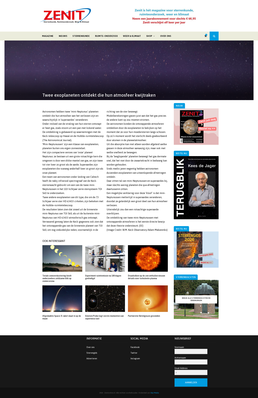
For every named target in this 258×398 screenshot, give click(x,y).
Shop (149, 36)
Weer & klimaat (132, 36)
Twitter (133, 353)
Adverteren (91, 358)
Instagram (135, 358)
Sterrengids (91, 353)
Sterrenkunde (81, 36)
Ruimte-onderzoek (106, 36)
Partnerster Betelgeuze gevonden (144, 316)
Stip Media (154, 393)
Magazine (47, 36)
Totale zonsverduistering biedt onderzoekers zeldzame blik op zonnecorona (57, 278)
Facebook (135, 347)
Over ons (165, 36)
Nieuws (63, 36)
